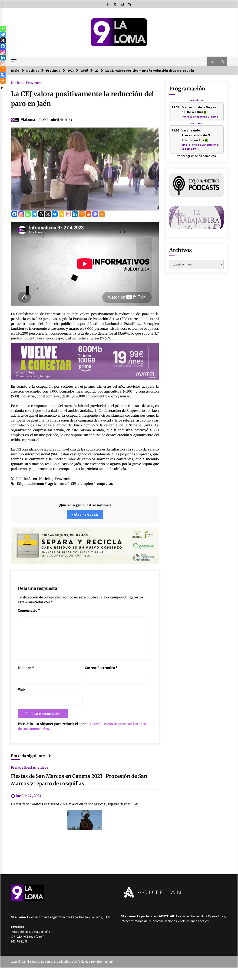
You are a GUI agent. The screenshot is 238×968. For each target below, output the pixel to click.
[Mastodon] (95, 214)
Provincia (34, 82)
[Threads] (41, 214)
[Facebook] (14, 214)
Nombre (26, 668)
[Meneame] (82, 214)
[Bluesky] (55, 214)
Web (21, 689)
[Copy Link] (61, 214)
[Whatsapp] (28, 214)
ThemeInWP (105, 961)
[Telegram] (34, 214)
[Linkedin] (75, 214)
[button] (212, 61)
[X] (48, 214)
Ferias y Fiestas (23, 767)
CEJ (73, 484)
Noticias (17, 82)
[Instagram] (21, 214)
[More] (102, 214)
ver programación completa (196, 156)
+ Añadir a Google (85, 514)
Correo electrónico (101, 668)
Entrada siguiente (28, 756)
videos (43, 767)
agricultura (57, 484)
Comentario (29, 610)
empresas (105, 484)
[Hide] (2, 88)
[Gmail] (68, 214)
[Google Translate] (3, 75)
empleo (87, 484)
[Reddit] (88, 214)
